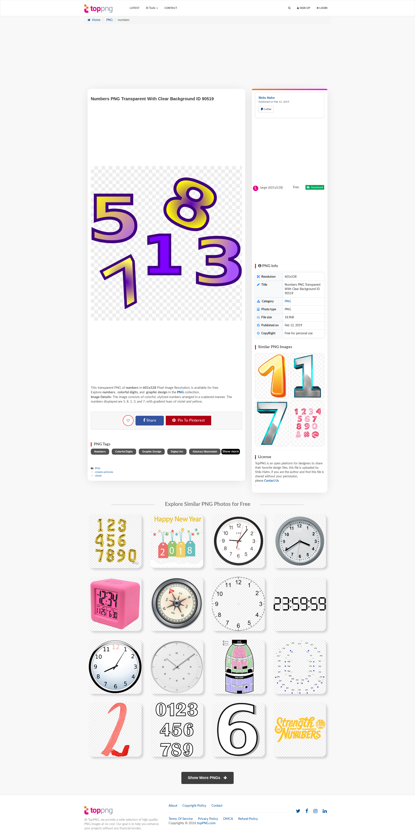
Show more (230, 451)
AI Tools (151, 8)
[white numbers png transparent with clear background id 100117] (238, 729)
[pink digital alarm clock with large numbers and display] (115, 603)
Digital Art (177, 451)
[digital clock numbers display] (299, 603)
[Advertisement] (207, 58)
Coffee (267, 109)
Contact (170, 8)
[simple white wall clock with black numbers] (299, 540)
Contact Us (271, 480)
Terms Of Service (181, 818)
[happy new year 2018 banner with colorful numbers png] (176, 540)
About (173, 805)
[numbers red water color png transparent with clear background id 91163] (115, 729)
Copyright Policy (194, 805)
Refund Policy (248, 818)
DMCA (228, 818)
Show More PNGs (204, 778)
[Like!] (128, 420)
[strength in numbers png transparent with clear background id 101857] (299, 729)
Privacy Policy (208, 818)
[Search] (289, 8)
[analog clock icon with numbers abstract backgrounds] (238, 603)
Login (323, 8)
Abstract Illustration (205, 451)
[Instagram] (315, 811)
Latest (134, 8)
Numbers (100, 451)
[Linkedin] (325, 811)
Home (95, 20)
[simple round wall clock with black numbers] (238, 540)
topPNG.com (206, 823)
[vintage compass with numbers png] (176, 603)
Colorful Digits (124, 451)
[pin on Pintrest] (135, 519)
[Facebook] (306, 811)
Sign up (304, 8)
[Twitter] (298, 811)
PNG (109, 20)
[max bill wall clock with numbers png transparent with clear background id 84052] (176, 666)
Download (316, 187)
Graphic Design (151, 451)
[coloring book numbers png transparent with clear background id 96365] (176, 729)
